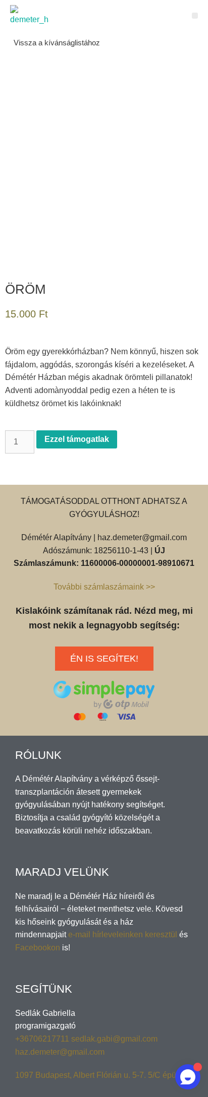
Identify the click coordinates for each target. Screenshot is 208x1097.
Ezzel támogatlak (76, 439)
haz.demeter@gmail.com (60, 1052)
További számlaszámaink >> (104, 587)
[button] (195, 16)
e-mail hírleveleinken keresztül (122, 934)
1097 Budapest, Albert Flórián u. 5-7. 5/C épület (100, 1075)
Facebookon (37, 947)
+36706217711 (43, 1039)
